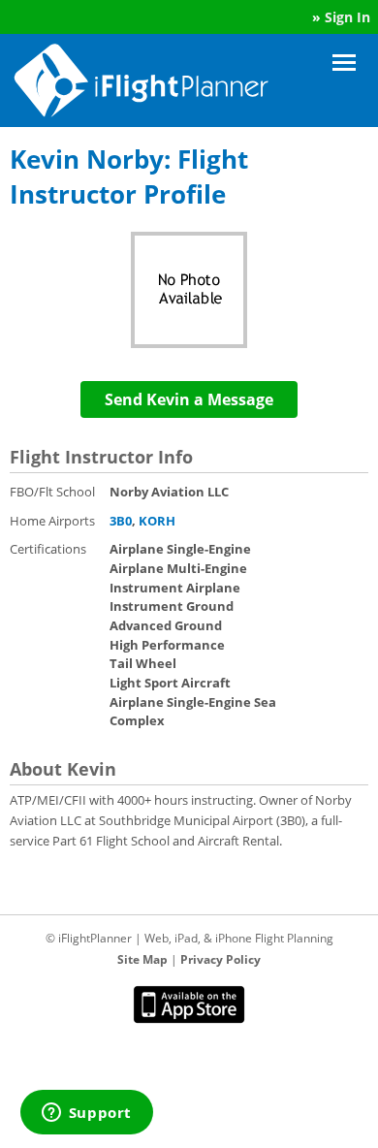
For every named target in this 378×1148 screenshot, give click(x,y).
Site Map (142, 959)
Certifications (48, 549)
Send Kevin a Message (189, 399)
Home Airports (52, 520)
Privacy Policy (220, 959)
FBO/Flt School (52, 491)
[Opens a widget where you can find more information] (86, 1114)
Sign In (347, 17)
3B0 (121, 520)
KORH (157, 520)
